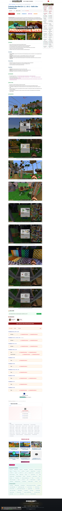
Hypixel (40, 474)
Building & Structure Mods (26, 424)
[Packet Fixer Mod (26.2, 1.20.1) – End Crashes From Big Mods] (25, 444)
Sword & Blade (11, 481)
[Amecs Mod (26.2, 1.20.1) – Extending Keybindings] (14, 454)
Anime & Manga (26, 469)
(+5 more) (22, 337)
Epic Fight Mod (51, 21)
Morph (39, 476)
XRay (40, 481)
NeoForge (28, 10)
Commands (35, 13)
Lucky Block (50, 15)
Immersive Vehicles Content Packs (21, 488)
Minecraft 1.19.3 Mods (30, 427)
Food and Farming (33, 474)
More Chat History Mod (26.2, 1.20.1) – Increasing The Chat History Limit (25, 459)
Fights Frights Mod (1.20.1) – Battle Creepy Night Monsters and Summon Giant (36, 449)
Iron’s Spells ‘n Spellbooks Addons (27, 492)
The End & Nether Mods (34, 434)
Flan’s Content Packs (12, 488)
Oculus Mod (50, 16)
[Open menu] (10, 1)
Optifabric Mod (46, 23)
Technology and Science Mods (27, 434)
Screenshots (24, 13)
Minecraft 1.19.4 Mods (36, 427)
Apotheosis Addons (12, 492)
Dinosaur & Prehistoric (12, 474)
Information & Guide (12, 476)
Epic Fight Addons (23, 485)
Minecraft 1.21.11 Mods (30, 430)
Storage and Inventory (32, 479)
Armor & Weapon (31, 469)
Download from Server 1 (24, 334)
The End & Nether (24, 481)
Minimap (24, 476)
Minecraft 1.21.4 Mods (12, 431)
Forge (26, 10)
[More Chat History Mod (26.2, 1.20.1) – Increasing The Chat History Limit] (25, 454)
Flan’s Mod (45, 31)
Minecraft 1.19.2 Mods (24, 427)
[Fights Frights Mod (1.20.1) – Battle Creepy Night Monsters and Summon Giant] (36, 444)
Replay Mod (45, 33)
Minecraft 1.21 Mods (12, 430)
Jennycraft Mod (46, 42)
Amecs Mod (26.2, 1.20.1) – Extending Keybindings (14, 459)
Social (27, 479)
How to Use (30, 13)
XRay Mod (45, 20)
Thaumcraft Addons (37, 488)
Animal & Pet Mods (12, 424)
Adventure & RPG (16, 469)
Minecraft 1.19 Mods (12, 427)
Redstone (19, 479)
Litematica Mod (51, 25)
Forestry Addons (26, 490)
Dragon (17, 474)
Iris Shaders (45, 15)
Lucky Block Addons (30, 488)
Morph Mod (50, 33)
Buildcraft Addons (20, 490)
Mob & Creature (29, 476)
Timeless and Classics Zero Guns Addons (31, 485)
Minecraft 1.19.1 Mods (18, 427)
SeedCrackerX (45, 41)
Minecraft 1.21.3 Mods (37, 430)
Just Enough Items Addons (37, 492)
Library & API (11, 469)
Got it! (19, 507)
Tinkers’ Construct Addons (13, 490)
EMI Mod (50, 13)
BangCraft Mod (51, 42)
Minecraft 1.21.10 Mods (24, 430)
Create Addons (11, 485)
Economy (26, 474)
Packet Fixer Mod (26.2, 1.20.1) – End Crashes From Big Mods (25, 449)
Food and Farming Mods (33, 424)
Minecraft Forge (46, 6)
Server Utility (23, 479)
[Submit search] (48, 1)
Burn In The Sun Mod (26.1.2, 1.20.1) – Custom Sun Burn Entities (14, 449)
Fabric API (45, 7)
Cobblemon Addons (17, 485)
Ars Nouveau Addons (19, 492)
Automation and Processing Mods (18, 424)
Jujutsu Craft (50, 20)
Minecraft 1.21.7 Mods (30, 431)
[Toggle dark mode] (51, 1)
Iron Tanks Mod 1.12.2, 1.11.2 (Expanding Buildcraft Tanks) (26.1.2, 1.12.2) (36, 459)
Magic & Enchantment (18, 476)
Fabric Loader (50, 6)
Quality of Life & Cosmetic (13, 479)
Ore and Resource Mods (12, 434)
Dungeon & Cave (21, 474)
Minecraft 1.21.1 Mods (18, 430)
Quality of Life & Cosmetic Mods (19, 434)
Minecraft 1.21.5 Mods (18, 431)
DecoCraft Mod (46, 29)
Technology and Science (17, 481)
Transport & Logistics (30, 481)
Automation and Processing (38, 469)
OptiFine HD (50, 7)
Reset (40, 328)
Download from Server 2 (34, 334)
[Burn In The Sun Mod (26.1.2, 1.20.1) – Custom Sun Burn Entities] (14, 444)
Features (18, 13)
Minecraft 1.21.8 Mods (37, 431)
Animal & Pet (21, 469)
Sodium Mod (45, 16)
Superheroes (38, 479)
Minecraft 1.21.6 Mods (24, 431)
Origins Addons (39, 485)
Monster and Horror (35, 476)
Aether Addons (31, 490)
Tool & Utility (36, 481)
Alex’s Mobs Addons (38, 490)
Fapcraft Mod (50, 41)
